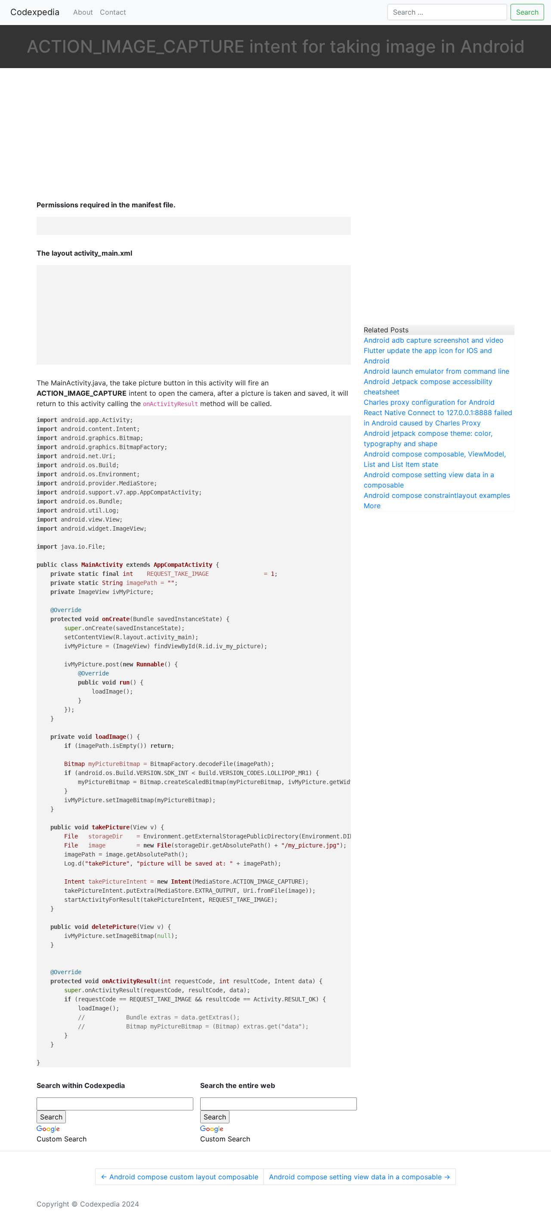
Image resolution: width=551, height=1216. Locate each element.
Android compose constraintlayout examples (437, 495)
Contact (113, 12)
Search (527, 12)
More (372, 505)
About (83, 12)
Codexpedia (36, 12)
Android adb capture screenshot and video (434, 340)
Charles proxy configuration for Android (429, 402)
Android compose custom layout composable (179, 1176)
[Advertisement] (194, 135)
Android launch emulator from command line (436, 371)
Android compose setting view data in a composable (359, 1176)
